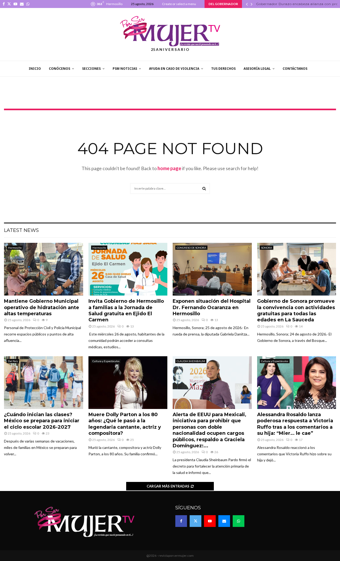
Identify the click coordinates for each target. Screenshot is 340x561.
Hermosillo (15, 247)
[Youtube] (210, 521)
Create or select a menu (179, 4)
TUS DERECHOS (223, 68)
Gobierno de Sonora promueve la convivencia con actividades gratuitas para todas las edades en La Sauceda (296, 310)
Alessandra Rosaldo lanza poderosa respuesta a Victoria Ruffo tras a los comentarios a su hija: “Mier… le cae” (295, 424)
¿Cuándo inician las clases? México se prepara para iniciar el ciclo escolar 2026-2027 (41, 421)
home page (169, 168)
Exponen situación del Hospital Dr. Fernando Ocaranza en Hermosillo (211, 307)
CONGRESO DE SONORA (191, 247)
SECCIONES (91, 68)
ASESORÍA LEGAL (257, 68)
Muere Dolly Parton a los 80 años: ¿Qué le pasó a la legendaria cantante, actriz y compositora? (124, 424)
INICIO (35, 68)
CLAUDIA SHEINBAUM (191, 361)
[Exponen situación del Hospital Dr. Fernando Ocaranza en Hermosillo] (212, 269)
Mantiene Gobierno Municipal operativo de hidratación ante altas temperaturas (41, 307)
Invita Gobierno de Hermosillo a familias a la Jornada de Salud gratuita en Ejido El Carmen (126, 310)
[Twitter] (195, 521)
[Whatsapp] (238, 521)
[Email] (224, 521)
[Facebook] (181, 521)
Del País (13, 361)
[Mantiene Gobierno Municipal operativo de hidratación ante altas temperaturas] (43, 269)
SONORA (266, 247)
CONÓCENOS (59, 68)
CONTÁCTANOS (295, 68)
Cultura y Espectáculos (106, 361)
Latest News (21, 230)
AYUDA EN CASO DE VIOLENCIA (174, 68)
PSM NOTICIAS (125, 68)
